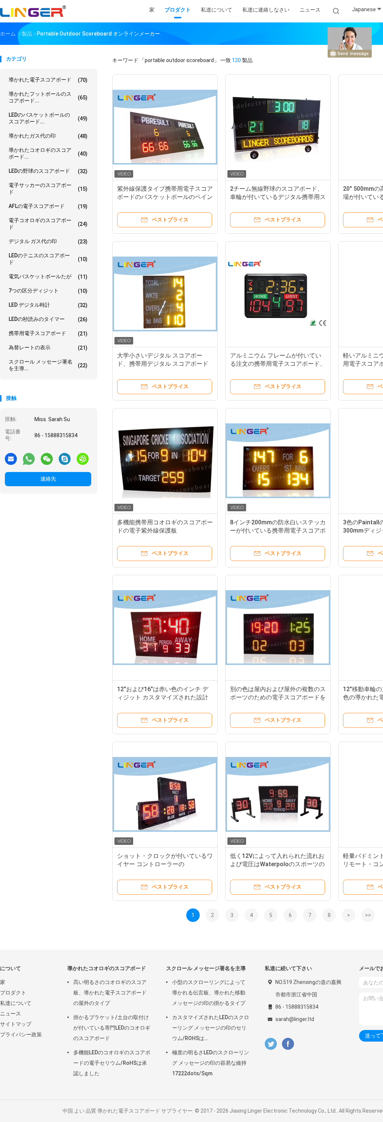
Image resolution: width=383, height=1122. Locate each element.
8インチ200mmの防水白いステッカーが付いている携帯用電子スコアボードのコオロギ (278, 530)
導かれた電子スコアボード (48, 80)
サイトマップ (15, 1024)
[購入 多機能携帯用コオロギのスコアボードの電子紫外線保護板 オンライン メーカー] (165, 460)
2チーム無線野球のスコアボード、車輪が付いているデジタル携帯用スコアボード (278, 197)
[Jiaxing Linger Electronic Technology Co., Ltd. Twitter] (271, 1044)
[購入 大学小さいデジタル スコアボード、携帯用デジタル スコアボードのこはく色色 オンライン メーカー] (165, 294)
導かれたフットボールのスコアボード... (48, 97)
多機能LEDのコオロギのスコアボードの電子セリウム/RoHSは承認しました (111, 1062)
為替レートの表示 (48, 347)
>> (368, 915)
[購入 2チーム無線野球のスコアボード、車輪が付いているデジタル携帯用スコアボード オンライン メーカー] (278, 127)
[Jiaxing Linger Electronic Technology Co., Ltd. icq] (83, 459)
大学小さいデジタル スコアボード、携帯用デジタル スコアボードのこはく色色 (162, 363)
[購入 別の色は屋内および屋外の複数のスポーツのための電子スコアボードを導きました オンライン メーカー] (278, 627)
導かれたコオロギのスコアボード (106, 968)
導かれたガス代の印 (48, 136)
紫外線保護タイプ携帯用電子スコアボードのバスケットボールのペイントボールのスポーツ (165, 197)
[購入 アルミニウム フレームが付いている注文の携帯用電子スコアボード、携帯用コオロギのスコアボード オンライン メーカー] (278, 294)
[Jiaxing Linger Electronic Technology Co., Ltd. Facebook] (288, 1044)
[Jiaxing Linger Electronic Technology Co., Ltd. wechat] (47, 459)
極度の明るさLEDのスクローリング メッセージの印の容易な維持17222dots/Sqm (210, 1062)
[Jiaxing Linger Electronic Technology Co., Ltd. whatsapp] (29, 459)
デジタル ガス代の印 (48, 241)
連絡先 (48, 479)
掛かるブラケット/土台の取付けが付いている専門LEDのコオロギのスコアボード (111, 1027)
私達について (15, 1003)
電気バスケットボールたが (48, 276)
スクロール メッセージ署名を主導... (48, 365)
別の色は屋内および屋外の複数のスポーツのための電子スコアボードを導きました (278, 697)
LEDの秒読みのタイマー (48, 319)
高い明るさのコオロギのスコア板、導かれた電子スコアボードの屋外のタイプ (110, 992)
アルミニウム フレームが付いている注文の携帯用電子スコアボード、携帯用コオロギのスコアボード (278, 363)
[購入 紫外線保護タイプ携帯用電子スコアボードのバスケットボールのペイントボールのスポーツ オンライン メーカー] (165, 127)
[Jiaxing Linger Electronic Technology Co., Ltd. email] (11, 459)
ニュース (10, 1014)
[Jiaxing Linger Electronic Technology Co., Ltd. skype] (65, 459)
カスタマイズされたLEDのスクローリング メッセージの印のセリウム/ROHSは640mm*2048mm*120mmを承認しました (211, 1028)
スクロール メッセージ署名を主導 (206, 968)
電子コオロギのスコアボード (48, 223)
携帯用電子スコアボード (48, 333)
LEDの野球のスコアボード (48, 171)
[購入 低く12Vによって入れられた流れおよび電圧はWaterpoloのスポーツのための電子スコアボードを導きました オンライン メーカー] (278, 794)
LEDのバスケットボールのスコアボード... (48, 118)
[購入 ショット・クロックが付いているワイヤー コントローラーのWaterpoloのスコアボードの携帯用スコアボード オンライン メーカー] (165, 794)
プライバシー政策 (21, 1034)
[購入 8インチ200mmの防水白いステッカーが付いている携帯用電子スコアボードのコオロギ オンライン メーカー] (278, 460)
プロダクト (13, 993)
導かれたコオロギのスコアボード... (48, 153)
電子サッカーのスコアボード (48, 188)
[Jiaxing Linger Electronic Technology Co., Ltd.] (33, 11)
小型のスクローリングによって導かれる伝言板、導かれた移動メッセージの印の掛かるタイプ (208, 992)
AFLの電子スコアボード (48, 206)
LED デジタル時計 (48, 305)
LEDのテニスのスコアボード (48, 258)
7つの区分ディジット (48, 291)
